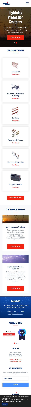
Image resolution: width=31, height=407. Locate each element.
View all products (15, 198)
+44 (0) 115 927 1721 (16, 359)
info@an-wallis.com (16, 314)
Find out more (15, 37)
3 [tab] (17, 343)
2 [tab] (17, 43)
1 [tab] (15, 43)
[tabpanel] (15, 27)
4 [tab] (18, 343)
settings (18, 401)
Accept (4, 404)
